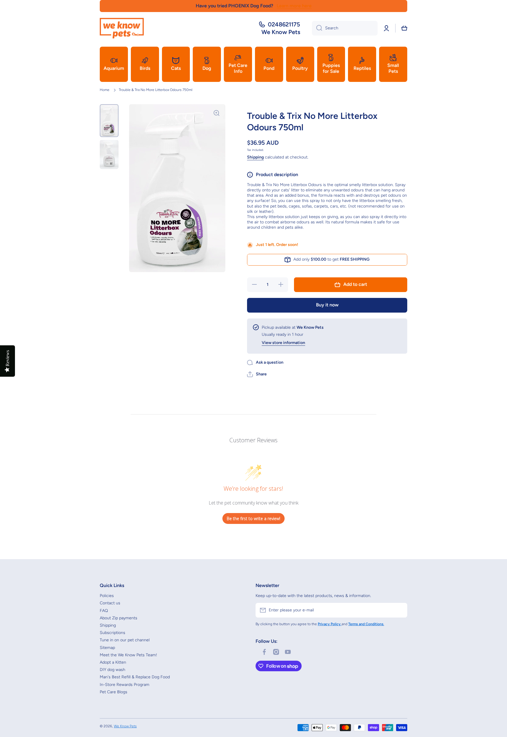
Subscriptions (112, 632)
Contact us (110, 603)
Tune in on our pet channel (125, 640)
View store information (283, 342)
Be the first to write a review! (253, 518)
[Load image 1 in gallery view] (109, 120)
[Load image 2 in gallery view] (109, 154)
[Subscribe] (400, 610)
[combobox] (345, 28)
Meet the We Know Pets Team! (128, 654)
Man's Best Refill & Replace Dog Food (135, 676)
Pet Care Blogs (113, 691)
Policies (107, 595)
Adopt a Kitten (113, 662)
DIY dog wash (112, 669)
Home (104, 90)
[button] (404, 28)
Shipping (255, 157)
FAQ (104, 610)
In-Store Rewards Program (124, 684)
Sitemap (107, 647)
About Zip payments (118, 617)
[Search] (317, 28)
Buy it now (327, 305)
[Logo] (122, 28)
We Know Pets (125, 726)
